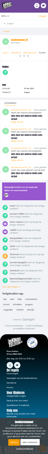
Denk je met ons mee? (17, 400)
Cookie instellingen (34, 325)
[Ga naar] (3, 24)
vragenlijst (8, 309)
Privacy (10, 387)
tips (5, 299)
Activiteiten (10, 103)
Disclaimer (11, 382)
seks (12, 299)
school (6, 304)
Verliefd (19, 309)
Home (7, 31)
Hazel (12, 205)
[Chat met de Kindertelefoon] (43, 5)
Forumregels (12, 373)
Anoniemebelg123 (18, 262)
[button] (43, 16)
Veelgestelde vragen (16, 396)
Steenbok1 (14, 270)
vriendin (30, 309)
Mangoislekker (16, 238)
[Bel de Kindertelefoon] (36, 5)
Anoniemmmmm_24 (19, 39)
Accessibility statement (24, 328)
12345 (12, 246)
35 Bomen (14, 254)
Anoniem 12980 (17, 214)
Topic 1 (5, 52)
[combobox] (24, 23)
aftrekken (17, 304)
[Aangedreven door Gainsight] (24, 320)
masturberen (31, 299)
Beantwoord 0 (30, 52)
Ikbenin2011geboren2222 (21, 278)
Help (20, 299)
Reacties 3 (16, 52)
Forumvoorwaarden (14, 325)
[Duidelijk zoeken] (44, 24)
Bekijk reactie (17, 122)
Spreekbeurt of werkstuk (18, 405)
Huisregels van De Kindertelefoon (22, 378)
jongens (29, 304)
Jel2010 (13, 230)
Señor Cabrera (16, 222)
